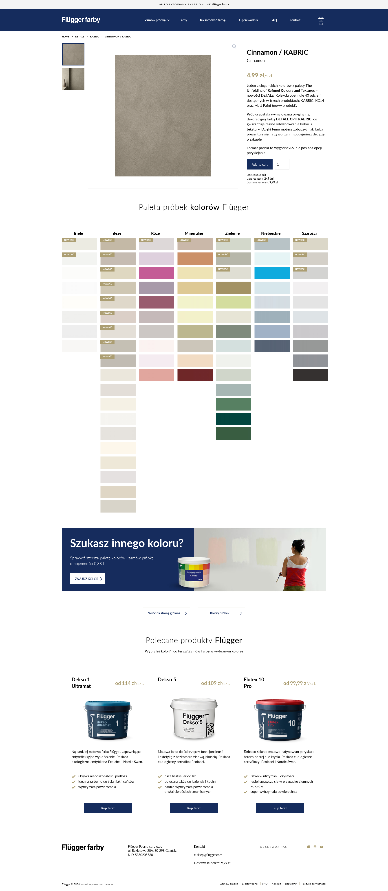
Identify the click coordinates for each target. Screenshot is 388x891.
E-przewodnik (248, 20)
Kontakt (294, 20)
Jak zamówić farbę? (213, 20)
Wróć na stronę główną (164, 613)
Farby (183, 20)
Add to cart (260, 164)
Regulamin (291, 884)
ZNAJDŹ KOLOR (86, 578)
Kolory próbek (219, 613)
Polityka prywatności (314, 884)
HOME (65, 36)
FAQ (274, 20)
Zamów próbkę (229, 884)
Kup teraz (108, 808)
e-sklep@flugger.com (208, 854)
